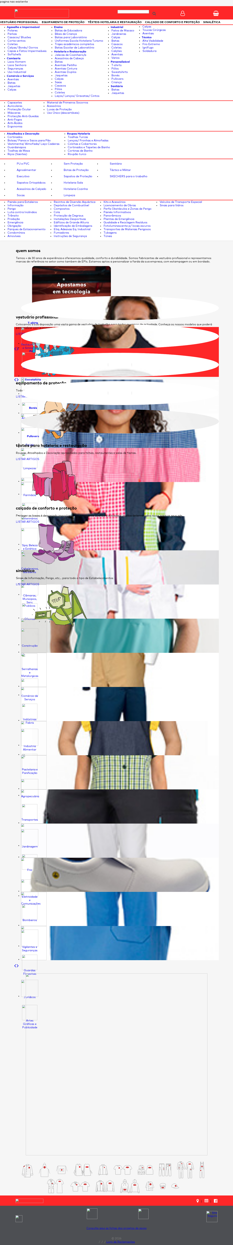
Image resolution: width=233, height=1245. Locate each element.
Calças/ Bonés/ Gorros (22, 47)
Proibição (13, 219)
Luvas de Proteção (59, 109)
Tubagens (110, 232)
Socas (20, 195)
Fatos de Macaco (122, 30)
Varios (115, 58)
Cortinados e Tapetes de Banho (88, 147)
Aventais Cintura (65, 68)
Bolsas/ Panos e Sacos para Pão (29, 140)
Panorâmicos (112, 215)
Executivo (23, 176)
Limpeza (69, 195)
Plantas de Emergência (118, 219)
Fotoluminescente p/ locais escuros (127, 226)
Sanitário (115, 163)
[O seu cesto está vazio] (216, 13)
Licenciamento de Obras (119, 205)
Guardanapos (16, 147)
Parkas (12, 34)
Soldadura (149, 51)
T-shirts (116, 65)
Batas (11, 82)
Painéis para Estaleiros (22, 202)
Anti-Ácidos (15, 123)
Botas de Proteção (76, 170)
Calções (116, 51)
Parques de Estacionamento (26, 229)
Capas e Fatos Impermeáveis (27, 51)
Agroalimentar (26, 170)
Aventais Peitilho (65, 65)
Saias (58, 82)
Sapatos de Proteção (77, 176)
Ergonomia (14, 126)
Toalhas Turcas (77, 137)
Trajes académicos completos (74, 44)
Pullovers (117, 79)
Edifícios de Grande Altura (71, 222)
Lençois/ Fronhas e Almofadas (87, 140)
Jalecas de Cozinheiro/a (70, 55)
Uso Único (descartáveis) (62, 113)
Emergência (15, 222)
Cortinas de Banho (80, 150)
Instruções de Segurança (70, 236)
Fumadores (61, 232)
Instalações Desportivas (69, 219)
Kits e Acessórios (114, 202)
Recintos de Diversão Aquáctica (74, 202)
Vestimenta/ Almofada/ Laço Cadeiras (33, 144)
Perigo (11, 208)
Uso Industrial (16, 72)
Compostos (61, 208)
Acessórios (53, 106)
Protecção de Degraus (68, 215)
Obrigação (14, 226)
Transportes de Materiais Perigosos (127, 229)
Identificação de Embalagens (72, 226)
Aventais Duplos (65, 72)
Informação (15, 205)
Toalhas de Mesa (18, 150)
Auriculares (14, 106)
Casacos (60, 85)
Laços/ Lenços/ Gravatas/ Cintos (76, 96)
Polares (12, 30)
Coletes (12, 44)
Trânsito (13, 215)
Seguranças (15, 68)
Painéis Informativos (117, 212)
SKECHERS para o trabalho (128, 176)
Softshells (14, 54)
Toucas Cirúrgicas (154, 30)
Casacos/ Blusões (19, 37)
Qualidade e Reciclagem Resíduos (125, 222)
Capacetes (14, 102)
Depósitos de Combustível (71, 205)
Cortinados (15, 137)
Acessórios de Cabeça (69, 58)
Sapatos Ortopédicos (31, 182)
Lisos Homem (16, 61)
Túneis (107, 236)
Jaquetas (13, 86)
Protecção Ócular (19, 109)
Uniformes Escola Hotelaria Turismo (78, 40)
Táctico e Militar (120, 170)
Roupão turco (76, 154)
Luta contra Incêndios (22, 212)
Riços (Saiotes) (17, 154)
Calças (11, 89)
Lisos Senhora (16, 65)
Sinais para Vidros (171, 205)
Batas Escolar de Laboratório (74, 47)
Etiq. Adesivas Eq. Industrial (71, 229)
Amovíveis (14, 236)
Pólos (58, 89)
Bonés (115, 75)
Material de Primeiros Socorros (67, 102)
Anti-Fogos (14, 119)
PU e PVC (22, 163)
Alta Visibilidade (152, 40)
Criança (116, 82)
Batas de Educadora (68, 30)
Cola (56, 212)
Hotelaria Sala (73, 182)
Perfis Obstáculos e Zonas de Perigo (127, 208)
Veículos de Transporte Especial (180, 202)
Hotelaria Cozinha (75, 189)
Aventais (13, 79)
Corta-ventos (16, 40)
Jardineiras (118, 34)
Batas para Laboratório (70, 37)
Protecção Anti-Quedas (23, 116)
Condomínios (16, 232)
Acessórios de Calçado (31, 189)
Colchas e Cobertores (82, 144)
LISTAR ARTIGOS (27, 459)
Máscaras (13, 113)
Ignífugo (148, 47)
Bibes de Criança (65, 34)
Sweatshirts (119, 72)
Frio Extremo (151, 44)
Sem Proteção (73, 163)
